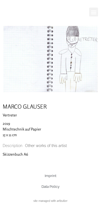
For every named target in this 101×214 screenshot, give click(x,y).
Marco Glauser (25, 106)
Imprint (50, 176)
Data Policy (50, 187)
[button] (93, 12)
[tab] (12, 146)
